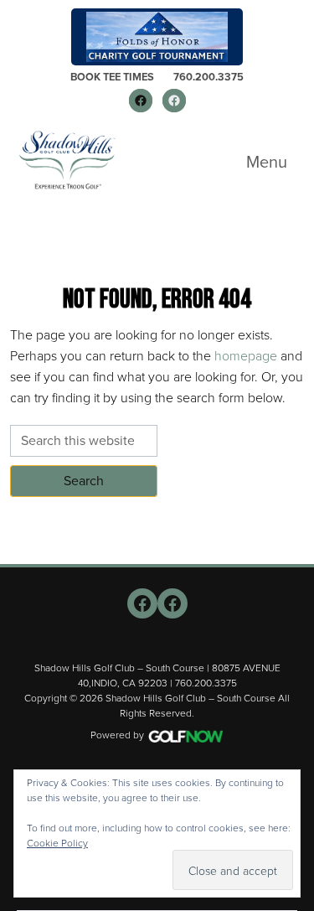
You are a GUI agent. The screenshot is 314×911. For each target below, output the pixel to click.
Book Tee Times (112, 77)
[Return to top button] (292, 544)
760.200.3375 (208, 77)
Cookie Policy (57, 843)
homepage (245, 355)
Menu (266, 161)
